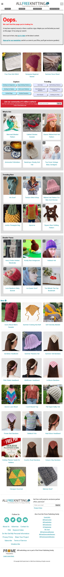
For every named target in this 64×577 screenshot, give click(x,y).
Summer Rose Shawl (52, 74)
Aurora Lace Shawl (11, 407)
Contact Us (24, 527)
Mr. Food (47, 529)
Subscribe (8, 541)
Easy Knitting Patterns (24, 85)
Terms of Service (20, 541)
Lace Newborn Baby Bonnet (12, 289)
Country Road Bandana (32, 460)
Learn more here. (8, 556)
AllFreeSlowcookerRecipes (47, 534)
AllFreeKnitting (47, 522)
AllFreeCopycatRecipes (47, 532)
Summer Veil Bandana (52, 354)
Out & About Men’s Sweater (11, 326)
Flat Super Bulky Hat (53, 407)
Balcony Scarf (47, 489)
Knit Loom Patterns (24, 89)
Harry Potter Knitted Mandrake (12, 261)
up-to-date (21, 36)
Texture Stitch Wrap (32, 197)
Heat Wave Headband (52, 433)
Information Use (21, 105)
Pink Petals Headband (11, 380)
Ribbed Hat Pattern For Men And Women (52, 199)
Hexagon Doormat (16, 489)
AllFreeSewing (47, 524)
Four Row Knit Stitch (12, 74)
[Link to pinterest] (19, 519)
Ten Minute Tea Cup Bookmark (51, 289)
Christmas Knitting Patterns (55, 89)
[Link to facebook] (6, 519)
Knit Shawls (40, 94)
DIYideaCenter (47, 527)
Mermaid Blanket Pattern (12, 136)
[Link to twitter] (12, 519)
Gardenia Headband (11, 354)
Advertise (14, 527)
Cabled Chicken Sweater (32, 136)
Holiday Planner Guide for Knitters (11, 461)
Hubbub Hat (51, 260)
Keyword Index (18, 530)
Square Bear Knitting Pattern (51, 226)
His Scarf (12, 197)
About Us (6, 527)
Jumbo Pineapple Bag (12, 225)
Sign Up (59, 103)
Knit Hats (40, 85)
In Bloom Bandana (53, 380)
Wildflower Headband (32, 380)
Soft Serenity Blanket (53, 325)
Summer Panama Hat (32, 354)
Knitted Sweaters (23, 93)
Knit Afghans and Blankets (40, 89)
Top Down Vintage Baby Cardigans (51, 163)
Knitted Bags (9, 93)
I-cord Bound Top (32, 407)
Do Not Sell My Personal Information (15, 534)
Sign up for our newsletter (12, 40)
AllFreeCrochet (47, 520)
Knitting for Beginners (9, 85)
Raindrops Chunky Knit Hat (32, 163)
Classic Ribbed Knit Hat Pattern (51, 136)
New (2, 301)
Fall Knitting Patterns (54, 85)
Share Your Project (22, 537)
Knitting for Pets (54, 94)
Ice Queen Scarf (32, 288)
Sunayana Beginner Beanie (32, 75)
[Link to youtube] (25, 519)
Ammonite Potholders (12, 162)
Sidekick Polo (32, 433)
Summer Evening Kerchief (32, 325)
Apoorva (32, 225)
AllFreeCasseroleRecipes (47, 537)
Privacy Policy (8, 537)
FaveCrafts (47, 517)
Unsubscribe (15, 544)
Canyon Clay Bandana (52, 460)
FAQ (9, 530)
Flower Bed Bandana (11, 433)
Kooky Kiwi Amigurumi (32, 260)
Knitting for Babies (9, 89)
